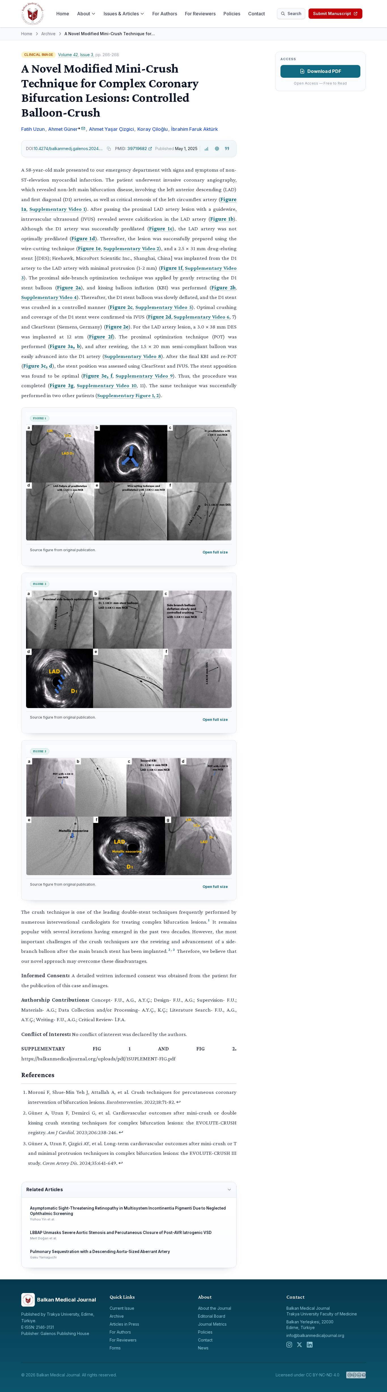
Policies (232, 13)
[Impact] (206, 148)
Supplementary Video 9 (144, 376)
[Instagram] (289, 1344)
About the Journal (214, 1308)
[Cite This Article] (227, 148)
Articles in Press (124, 1324)
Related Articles (44, 1189)
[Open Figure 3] (129, 816)
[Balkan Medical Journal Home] (32, 13)
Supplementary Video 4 (49, 297)
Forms (115, 1347)
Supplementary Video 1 (57, 209)
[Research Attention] (217, 148)
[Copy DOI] (109, 148)
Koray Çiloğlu (152, 129)
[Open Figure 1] (129, 482)
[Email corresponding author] (83, 128)
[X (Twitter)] (299, 1344)
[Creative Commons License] (356, 1375)
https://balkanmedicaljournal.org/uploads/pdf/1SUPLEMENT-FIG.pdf (98, 1059)
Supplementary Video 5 (163, 307)
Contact (256, 13)
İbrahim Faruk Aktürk (194, 129)
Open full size (215, 552)
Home (62, 13)
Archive (48, 33)
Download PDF (324, 71)
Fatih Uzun (33, 129)
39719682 (131, 148)
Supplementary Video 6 (201, 317)
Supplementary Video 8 (132, 356)
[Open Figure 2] (129, 649)
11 (142, 385)
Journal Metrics (212, 1324)
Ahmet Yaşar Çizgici (111, 129)
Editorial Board (211, 1316)
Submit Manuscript (332, 13)
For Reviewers (200, 13)
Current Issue (122, 1308)
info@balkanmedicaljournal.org (315, 1335)
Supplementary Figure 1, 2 (128, 395)
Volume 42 (68, 54)
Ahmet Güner (63, 129)
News (203, 1347)
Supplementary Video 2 (131, 248)
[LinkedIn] (309, 1344)
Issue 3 (86, 54)
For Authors (164, 13)
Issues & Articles (121, 13)
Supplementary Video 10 (107, 385)
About (83, 13)
